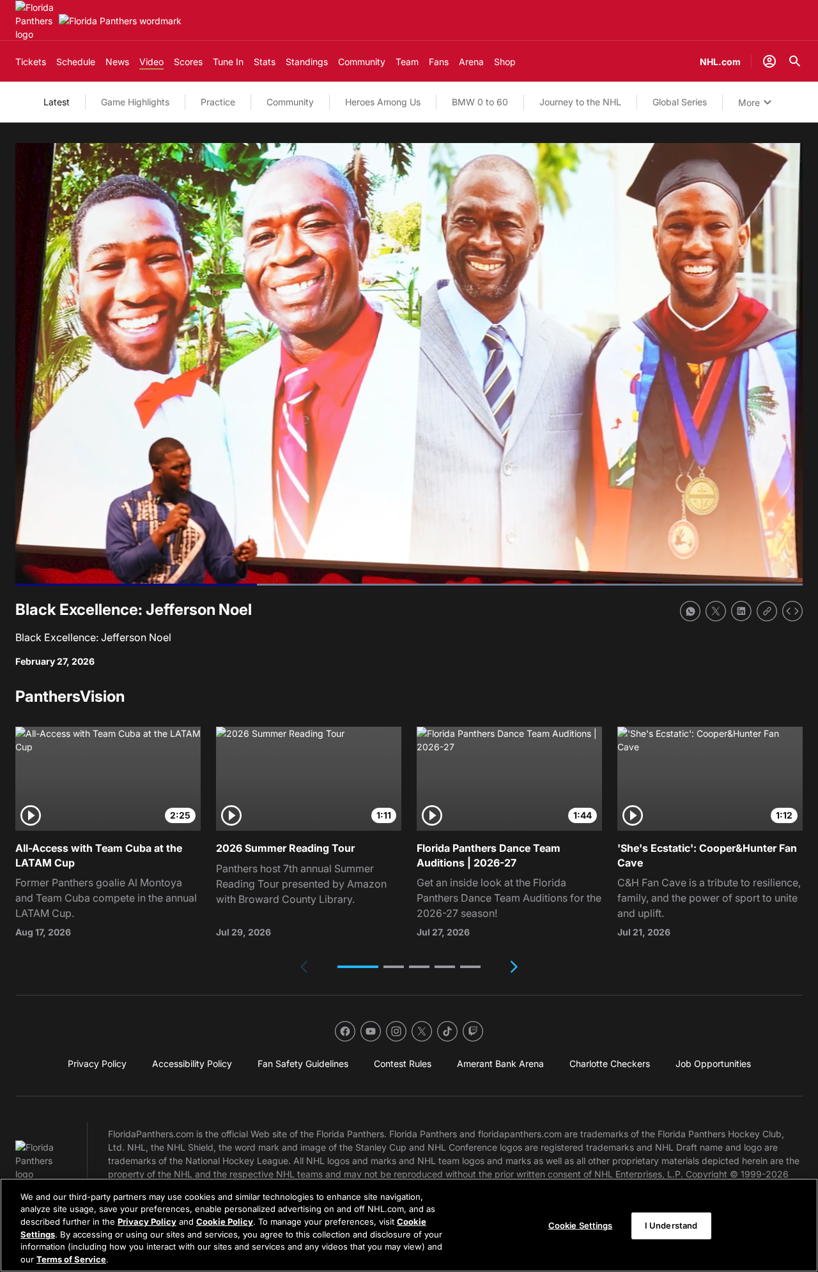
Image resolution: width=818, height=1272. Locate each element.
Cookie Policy (224, 1221)
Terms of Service (71, 1258)
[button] (357, 966)
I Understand (671, 1225)
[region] (409, 1225)
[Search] (795, 61)
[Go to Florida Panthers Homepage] (34, 21)
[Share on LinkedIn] (741, 611)
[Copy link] (767, 611)
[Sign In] (769, 61)
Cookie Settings (580, 1225)
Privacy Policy (147, 1221)
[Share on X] (716, 611)
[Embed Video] (792, 611)
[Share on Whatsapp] (690, 611)
